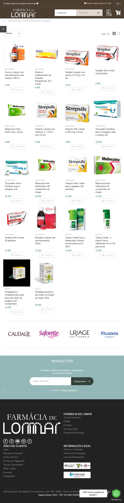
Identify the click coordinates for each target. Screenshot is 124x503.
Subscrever (80, 381)
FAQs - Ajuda (9, 468)
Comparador (9, 476)
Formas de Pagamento (14, 461)
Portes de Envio (10, 457)
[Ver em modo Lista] (118, 33)
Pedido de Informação (74, 433)
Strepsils (39, 126)
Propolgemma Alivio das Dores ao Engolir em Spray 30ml (44, 295)
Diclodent (39, 234)
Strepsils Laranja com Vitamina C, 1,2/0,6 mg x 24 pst (45, 132)
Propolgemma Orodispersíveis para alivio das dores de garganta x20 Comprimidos (14, 298)
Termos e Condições (73, 449)
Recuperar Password (13, 453)
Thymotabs (100, 126)
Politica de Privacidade (74, 453)
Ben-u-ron (9, 69)
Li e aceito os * (64, 390)
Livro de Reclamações (74, 457)
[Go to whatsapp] (116, 493)
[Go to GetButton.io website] (116, 500)
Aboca (8, 289)
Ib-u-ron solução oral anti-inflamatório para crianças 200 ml (14, 75)
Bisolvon (39, 69)
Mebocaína (10, 126)
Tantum (68, 234)
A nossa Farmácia (72, 417)
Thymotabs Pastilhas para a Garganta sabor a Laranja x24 (105, 132)
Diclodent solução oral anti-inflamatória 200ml (45, 240)
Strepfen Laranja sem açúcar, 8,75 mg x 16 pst (75, 75)
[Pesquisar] (99, 13)
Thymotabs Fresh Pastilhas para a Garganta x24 (13, 186)
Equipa (67, 421)
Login (5, 449)
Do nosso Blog (70, 429)
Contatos (68, 425)
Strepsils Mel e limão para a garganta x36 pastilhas (74, 186)
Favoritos (7, 472)
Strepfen (69, 69)
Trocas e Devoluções (13, 464)
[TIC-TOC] (23, 441)
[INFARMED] (77, 477)
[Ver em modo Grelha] (114, 33)
